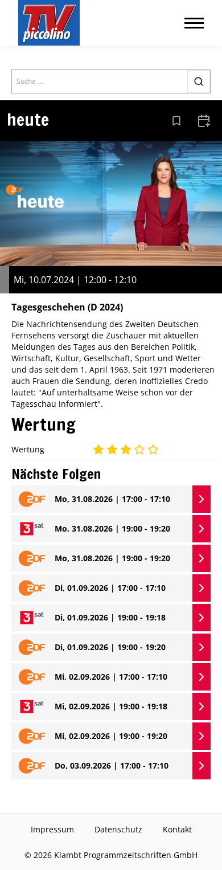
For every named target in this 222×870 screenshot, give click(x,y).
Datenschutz (118, 829)
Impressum (52, 829)
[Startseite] (48, 22)
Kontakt (177, 829)
